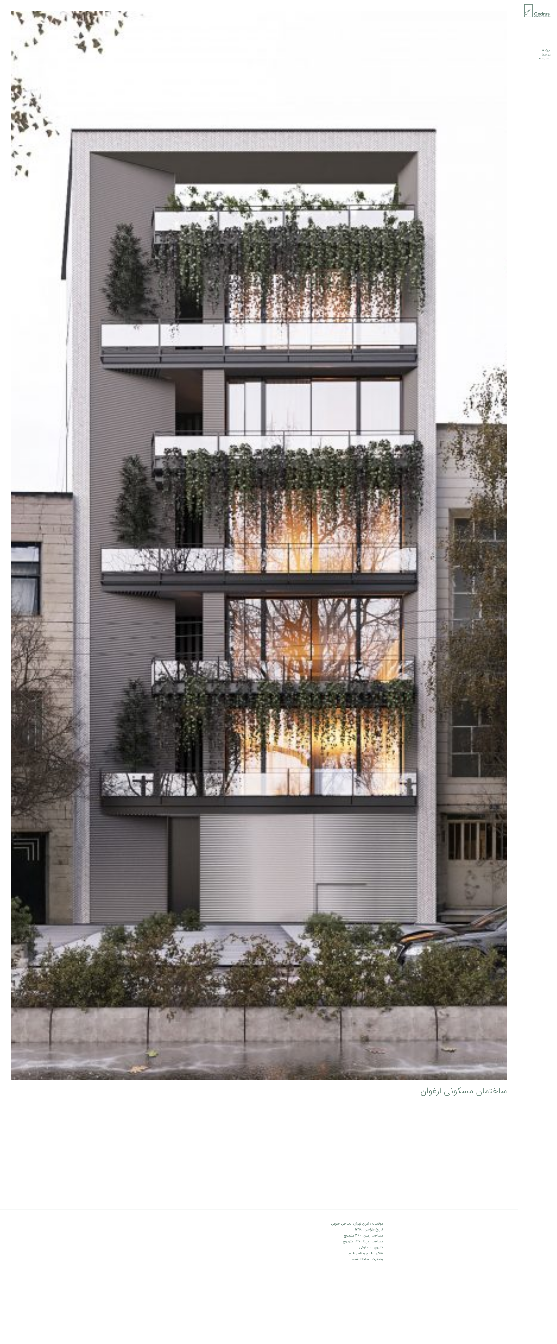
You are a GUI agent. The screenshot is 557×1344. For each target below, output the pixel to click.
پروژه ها (546, 50)
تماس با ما (544, 59)
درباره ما (546, 54)
